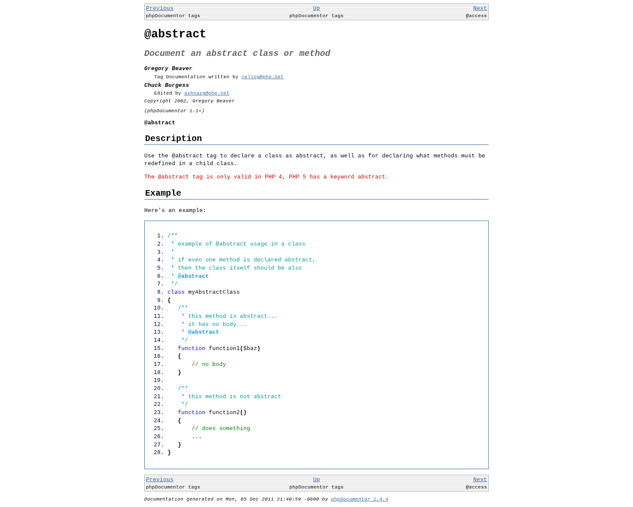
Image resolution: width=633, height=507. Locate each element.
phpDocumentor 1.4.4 (359, 499)
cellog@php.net (263, 77)
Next (480, 8)
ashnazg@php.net (207, 93)
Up (316, 8)
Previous (160, 8)
